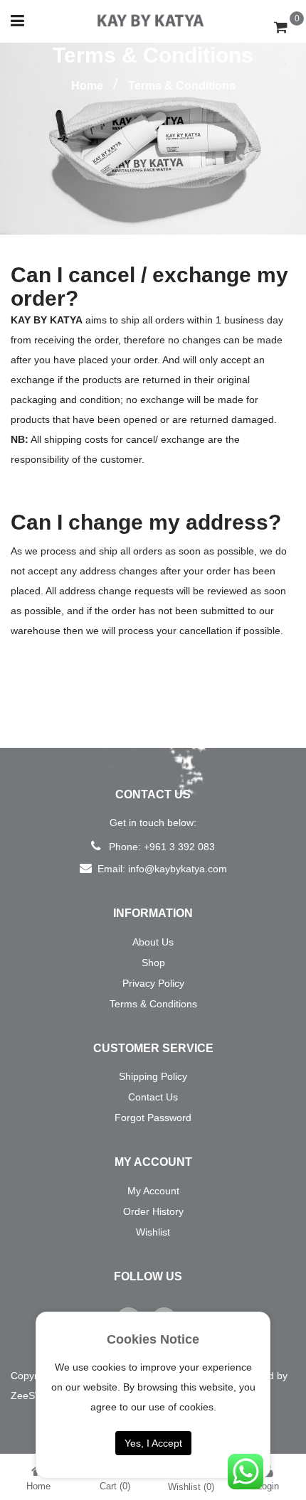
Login (268, 1486)
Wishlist (153, 1232)
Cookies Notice (153, 1339)
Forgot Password (153, 1117)
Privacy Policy (153, 983)
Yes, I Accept (153, 1443)
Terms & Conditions (153, 1003)
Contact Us (153, 1097)
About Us (153, 942)
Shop (153, 962)
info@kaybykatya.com (177, 868)
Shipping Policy (153, 1076)
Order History (153, 1211)
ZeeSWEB (34, 1395)
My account (153, 1190)
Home (87, 86)
